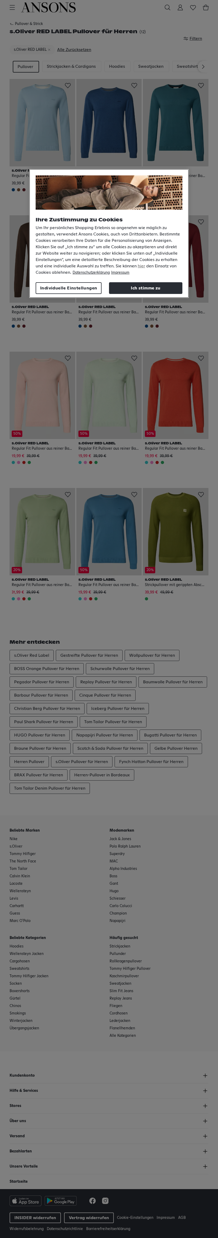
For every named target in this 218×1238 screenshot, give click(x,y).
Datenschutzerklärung (91, 273)
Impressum (120, 273)
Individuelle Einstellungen (68, 288)
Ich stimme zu (145, 288)
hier (141, 266)
